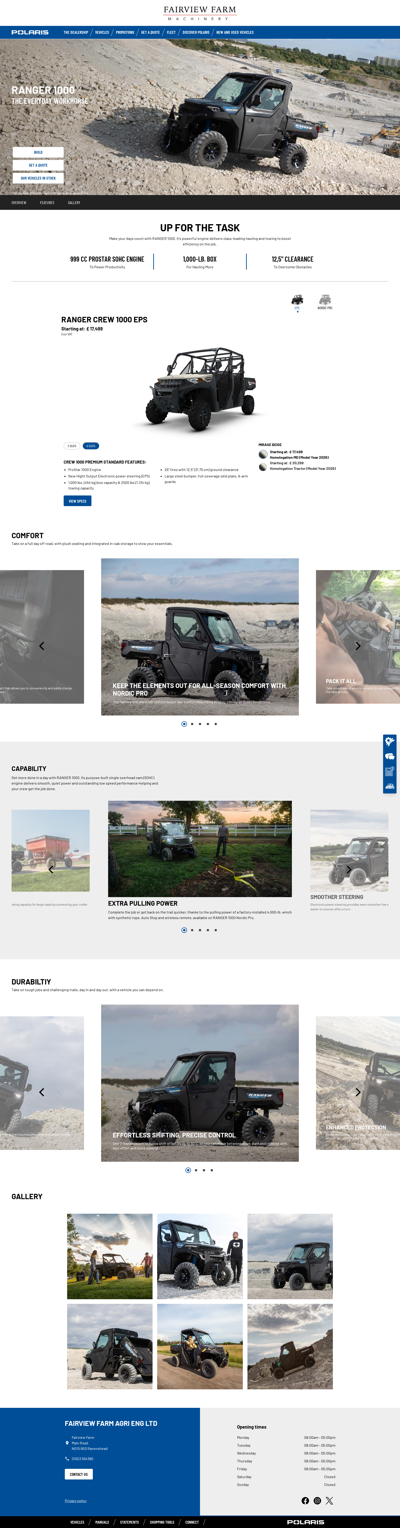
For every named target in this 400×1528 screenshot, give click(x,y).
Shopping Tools (162, 1522)
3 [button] (200, 724)
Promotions (125, 32)
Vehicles (102, 32)
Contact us (79, 1474)
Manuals (102, 1522)
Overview (19, 202)
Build (38, 152)
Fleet (171, 32)
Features (47, 202)
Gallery (74, 202)
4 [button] (208, 724)
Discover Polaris (196, 32)
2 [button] (192, 724)
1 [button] (184, 724)
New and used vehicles (235, 32)
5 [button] (216, 724)
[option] (200, 637)
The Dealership (76, 32)
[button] (42, 646)
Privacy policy (76, 1500)
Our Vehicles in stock (38, 177)
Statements (129, 1522)
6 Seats (91, 446)
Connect (192, 1522)
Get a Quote (150, 32)
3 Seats (72, 446)
